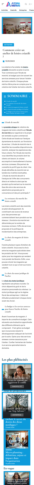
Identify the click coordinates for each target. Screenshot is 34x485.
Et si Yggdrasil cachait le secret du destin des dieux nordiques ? (16, 420)
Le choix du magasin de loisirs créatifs (17, 107)
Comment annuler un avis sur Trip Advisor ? (17, 409)
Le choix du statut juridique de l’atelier (17, 109)
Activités (8, 45)
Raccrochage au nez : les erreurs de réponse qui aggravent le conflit (17, 380)
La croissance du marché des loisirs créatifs (16, 104)
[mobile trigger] (3, 4)
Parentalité (17, 386)
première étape (10, 127)
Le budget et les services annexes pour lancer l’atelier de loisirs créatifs (17, 112)
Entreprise (17, 415)
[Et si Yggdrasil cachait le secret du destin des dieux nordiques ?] (17, 403)
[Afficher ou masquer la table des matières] (28, 97)
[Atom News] (13, 4)
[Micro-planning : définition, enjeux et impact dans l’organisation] (17, 440)
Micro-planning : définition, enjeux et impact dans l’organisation (16, 457)
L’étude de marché (11, 101)
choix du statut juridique (14, 281)
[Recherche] (26, 4)
